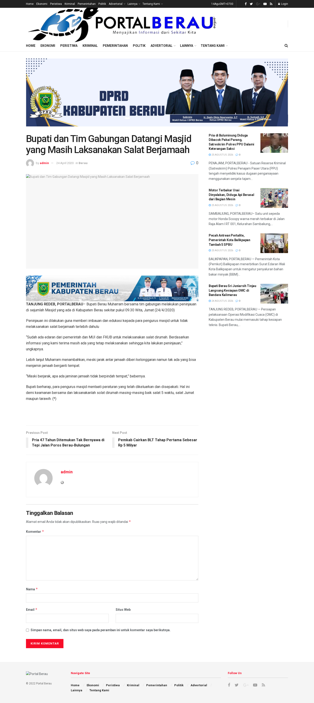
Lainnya (132, 4)
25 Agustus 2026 (222, 154)
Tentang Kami (151, 4)
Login (284, 4)
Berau (83, 163)
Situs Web (123, 609)
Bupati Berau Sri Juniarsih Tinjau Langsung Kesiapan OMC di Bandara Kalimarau (232, 290)
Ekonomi (41, 4)
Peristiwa (56, 4)
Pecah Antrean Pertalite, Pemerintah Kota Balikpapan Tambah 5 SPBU (229, 240)
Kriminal (70, 4)
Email (31, 609)
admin (44, 163)
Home (30, 4)
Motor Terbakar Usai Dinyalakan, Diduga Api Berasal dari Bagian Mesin (231, 194)
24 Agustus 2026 (222, 300)
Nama (32, 589)
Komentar (35, 531)
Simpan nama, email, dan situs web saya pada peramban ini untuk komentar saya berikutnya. (101, 630)
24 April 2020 (65, 163)
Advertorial (116, 4)
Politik (102, 4)
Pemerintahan (87, 4)
